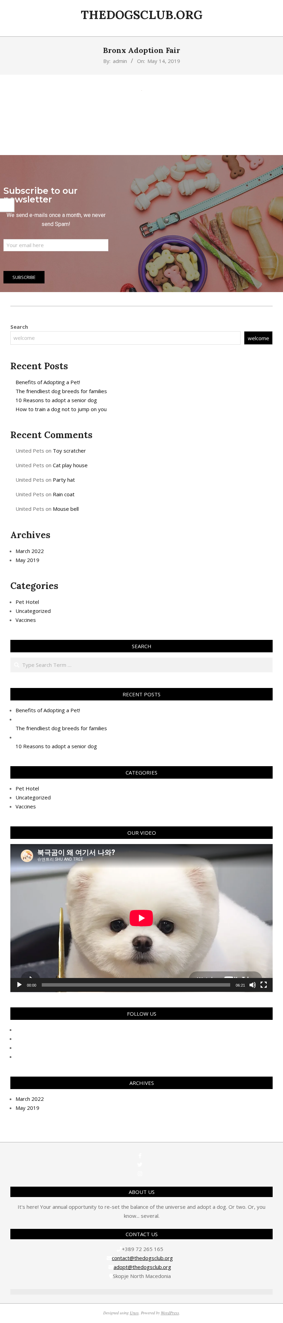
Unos (134, 1312)
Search (19, 326)
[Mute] (252, 984)
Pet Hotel (27, 601)
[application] (141, 918)
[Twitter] (140, 1164)
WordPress (170, 1312)
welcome (258, 338)
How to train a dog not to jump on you (61, 409)
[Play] (19, 984)
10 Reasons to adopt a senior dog (56, 400)
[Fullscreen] (263, 984)
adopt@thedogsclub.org (142, 1266)
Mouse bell (66, 508)
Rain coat (64, 494)
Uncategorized (33, 610)
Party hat (64, 479)
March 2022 (30, 550)
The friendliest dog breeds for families (61, 391)
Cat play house (70, 465)
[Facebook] (140, 1155)
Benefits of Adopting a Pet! (48, 382)
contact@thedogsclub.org (142, 1257)
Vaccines (26, 619)
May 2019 (27, 559)
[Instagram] (140, 1173)
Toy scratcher (69, 450)
